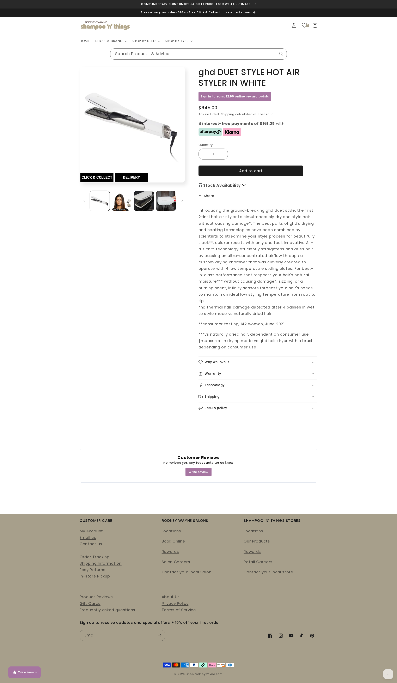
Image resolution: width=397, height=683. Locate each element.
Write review (198, 472)
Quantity (205, 145)
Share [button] (209, 195)
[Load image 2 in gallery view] (122, 201)
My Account (91, 531)
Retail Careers (258, 561)
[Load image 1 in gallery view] (100, 201)
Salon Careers (176, 561)
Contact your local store (268, 572)
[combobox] (198, 54)
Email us (88, 537)
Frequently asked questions (107, 609)
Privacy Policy (175, 603)
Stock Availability (222, 185)
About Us (171, 596)
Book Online (173, 541)
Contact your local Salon (187, 572)
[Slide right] (182, 200)
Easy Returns (92, 569)
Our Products (257, 541)
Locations (171, 531)
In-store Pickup (95, 576)
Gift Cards (90, 603)
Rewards (170, 551)
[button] (111, 41)
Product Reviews (96, 596)
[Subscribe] (159, 635)
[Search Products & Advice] (281, 54)
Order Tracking (95, 556)
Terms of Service (179, 609)
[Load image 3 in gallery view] (144, 201)
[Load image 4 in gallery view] (166, 201)
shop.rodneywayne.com (205, 674)
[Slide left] (84, 200)
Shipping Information (101, 563)
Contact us (91, 543)
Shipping (227, 114)
